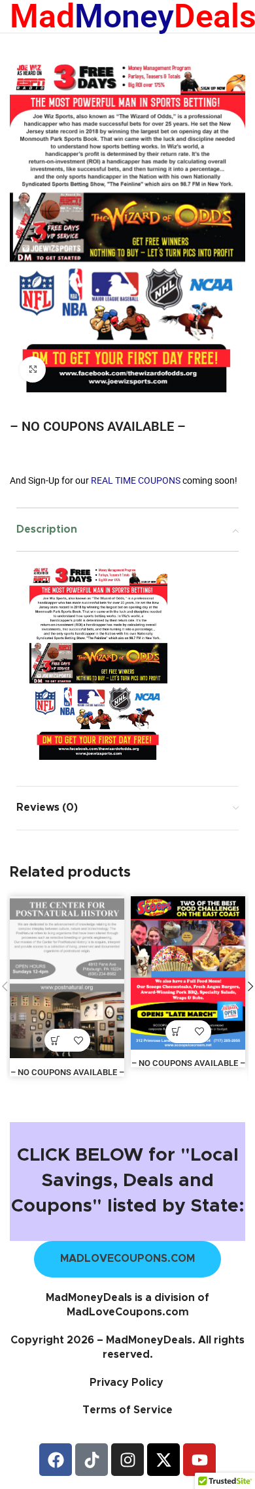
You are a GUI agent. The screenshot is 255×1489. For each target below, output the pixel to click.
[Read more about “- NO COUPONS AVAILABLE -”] (55, 1040)
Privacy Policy (128, 1382)
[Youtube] (199, 1459)
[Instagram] (127, 1459)
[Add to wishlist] (78, 1040)
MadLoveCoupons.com (128, 1312)
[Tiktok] (91, 1459)
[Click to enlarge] (33, 369)
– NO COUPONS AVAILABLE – (67, 1072)
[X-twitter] (163, 1459)
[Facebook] (55, 1459)
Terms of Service (127, 1410)
